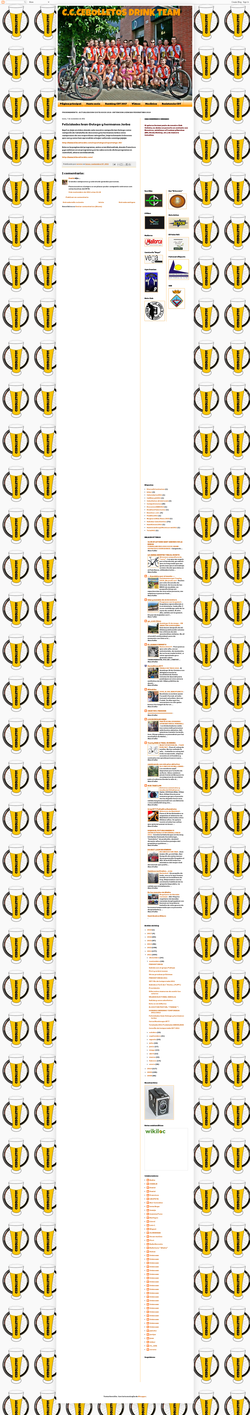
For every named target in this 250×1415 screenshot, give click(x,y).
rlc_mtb (153, 1346)
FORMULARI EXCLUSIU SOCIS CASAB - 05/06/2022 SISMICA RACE (164, 547)
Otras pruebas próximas (160, 974)
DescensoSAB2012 (155, 507)
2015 (149, 940)
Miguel (153, 1229)
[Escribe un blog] (121, 164)
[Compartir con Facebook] (126, 164)
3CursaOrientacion (156, 489)
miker (152, 1342)
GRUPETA (154, 1199)
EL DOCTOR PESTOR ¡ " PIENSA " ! (164, 1007)
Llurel (152, 1221)
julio (151, 1043)
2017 (149, 933)
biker (149, 492)
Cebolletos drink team (157, 501)
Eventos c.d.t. (153, 512)
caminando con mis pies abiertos (164, 764)
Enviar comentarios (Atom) (88, 206)
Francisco (154, 1195)
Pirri (152, 1240)
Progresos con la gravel (170, 602)
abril (151, 1053)
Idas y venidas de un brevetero (162, 600)
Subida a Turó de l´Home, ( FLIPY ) (165, 984)
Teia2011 (151, 530)
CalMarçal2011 (154, 498)
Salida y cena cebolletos (161, 1000)
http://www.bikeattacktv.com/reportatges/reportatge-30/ (92, 142)
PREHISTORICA (156, 964)
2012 (149, 951)
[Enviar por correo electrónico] (118, 164)
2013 (149, 947)
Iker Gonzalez (156, 1203)
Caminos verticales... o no (160, 871)
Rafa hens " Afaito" (159, 1248)
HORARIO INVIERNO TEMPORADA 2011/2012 (164, 1011)
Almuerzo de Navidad (170, 811)
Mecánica (151, 103)
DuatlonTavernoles (156, 509)
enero (152, 1064)
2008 (149, 1075)
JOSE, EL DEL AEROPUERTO (171, 691)
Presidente (154, 988)
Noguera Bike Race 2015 (158, 518)
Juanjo (153, 1210)
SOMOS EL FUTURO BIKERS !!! (161, 830)
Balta (152, 1180)
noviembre (154, 961)
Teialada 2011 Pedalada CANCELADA (166, 1025)
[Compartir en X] (124, 164)
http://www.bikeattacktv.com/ (77, 157)
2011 (149, 954)
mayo (152, 1050)
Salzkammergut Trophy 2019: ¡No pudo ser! (171, 579)
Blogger (142, 1396)
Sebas (153, 1251)
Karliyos (154, 1218)
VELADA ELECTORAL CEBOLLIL (162, 997)
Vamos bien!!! (166, 646)
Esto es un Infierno (158, 1003)
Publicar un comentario (77, 197)
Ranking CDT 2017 (116, 103)
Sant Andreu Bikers (157, 916)
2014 (149, 944)
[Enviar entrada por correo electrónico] (114, 164)
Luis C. (152, 1225)
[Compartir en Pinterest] (129, 164)
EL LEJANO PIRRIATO (157, 644)
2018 (149, 930)
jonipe (153, 1334)
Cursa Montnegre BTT (159, 1021)
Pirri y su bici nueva (158, 971)
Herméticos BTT (155, 666)
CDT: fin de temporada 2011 (162, 981)
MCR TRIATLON (154, 785)
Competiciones (154, 504)
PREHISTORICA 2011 (158, 978)
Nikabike (152, 689)
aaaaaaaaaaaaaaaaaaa (160, 713)
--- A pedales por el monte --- (161, 576)
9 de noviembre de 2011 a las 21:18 (85, 192)
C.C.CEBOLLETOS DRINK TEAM (121, 13)
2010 (149, 1068)
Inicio (101, 202)
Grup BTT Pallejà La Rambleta (162, 809)
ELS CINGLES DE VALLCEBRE (171, 766)
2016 (149, 937)
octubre (153, 1032)
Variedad (164, 873)
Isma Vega (154, 1206)
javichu (153, 1331)
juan (152, 1338)
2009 (149, 1072)
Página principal (70, 103)
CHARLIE (153, 1184)
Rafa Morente (156, 1244)
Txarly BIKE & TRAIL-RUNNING (162, 743)
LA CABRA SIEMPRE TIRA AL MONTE (164, 555)
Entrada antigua (127, 202)
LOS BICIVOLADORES (157, 719)
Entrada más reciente (73, 202)
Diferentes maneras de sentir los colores (165, 992)
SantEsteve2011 (154, 524)
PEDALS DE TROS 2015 (169, 668)
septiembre (155, 1036)
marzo (152, 1057)
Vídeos (136, 103)
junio (152, 1046)
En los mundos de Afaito (159, 892)
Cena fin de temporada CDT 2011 (164, 1028)
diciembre (154, 957)
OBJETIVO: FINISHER (157, 711)
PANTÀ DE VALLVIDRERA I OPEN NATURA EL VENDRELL (172, 722)
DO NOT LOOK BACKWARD (159, 849)
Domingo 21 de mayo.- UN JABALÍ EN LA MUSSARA (171, 624)
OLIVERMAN (155, 1233)
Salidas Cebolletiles (156, 521)
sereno (153, 1349)
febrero (153, 1060)
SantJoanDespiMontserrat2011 (162, 527)
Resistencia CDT (171, 103)
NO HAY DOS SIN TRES (169, 852)
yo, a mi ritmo (154, 621)
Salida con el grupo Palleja (162, 968)
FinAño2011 (152, 515)
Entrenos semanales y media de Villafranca (170, 788)
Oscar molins (156, 1236)
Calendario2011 (154, 495)
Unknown (154, 1255)
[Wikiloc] (155, 1132)
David (71, 178)
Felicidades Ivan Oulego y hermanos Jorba (166, 1017)
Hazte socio (93, 103)
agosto (153, 1039)
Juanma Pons (156, 1214)
